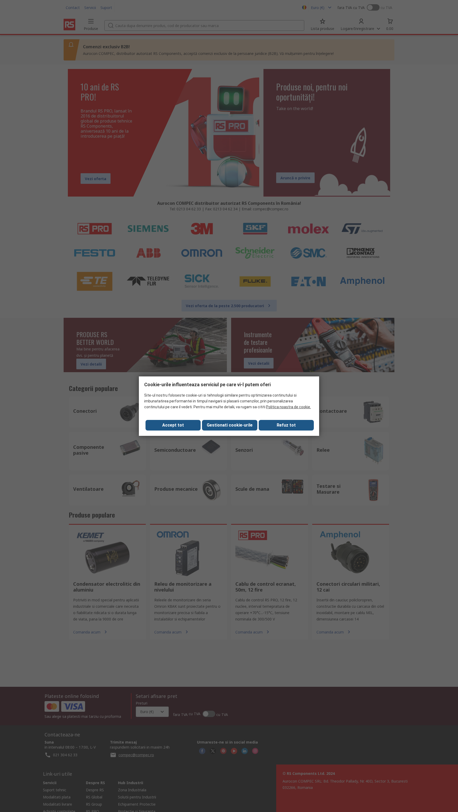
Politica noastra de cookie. (288, 407)
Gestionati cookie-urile (230, 425)
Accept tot (173, 425)
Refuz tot (286, 425)
